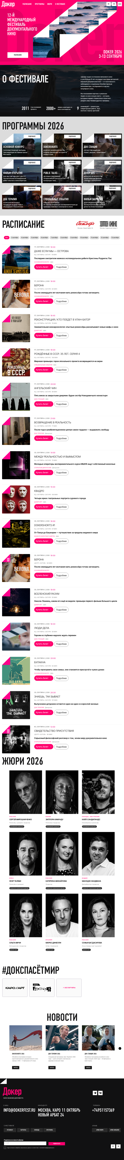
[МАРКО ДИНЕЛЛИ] (62, 923)
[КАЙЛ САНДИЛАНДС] (98, 799)
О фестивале (60, 4)
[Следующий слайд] (120, 1048)
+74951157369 (103, 1110)
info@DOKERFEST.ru (19, 1110)
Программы (39, 4)
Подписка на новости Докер (13, 1140)
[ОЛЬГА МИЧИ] (25, 923)
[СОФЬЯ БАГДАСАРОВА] (98, 923)
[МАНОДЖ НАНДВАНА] (98, 861)
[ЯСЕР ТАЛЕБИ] (25, 861)
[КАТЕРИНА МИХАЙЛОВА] (62, 861)
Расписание (27, 4)
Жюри (49, 4)
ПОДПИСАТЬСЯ (56, 1143)
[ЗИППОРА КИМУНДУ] (62, 799)
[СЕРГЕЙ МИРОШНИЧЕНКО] (25, 799)
